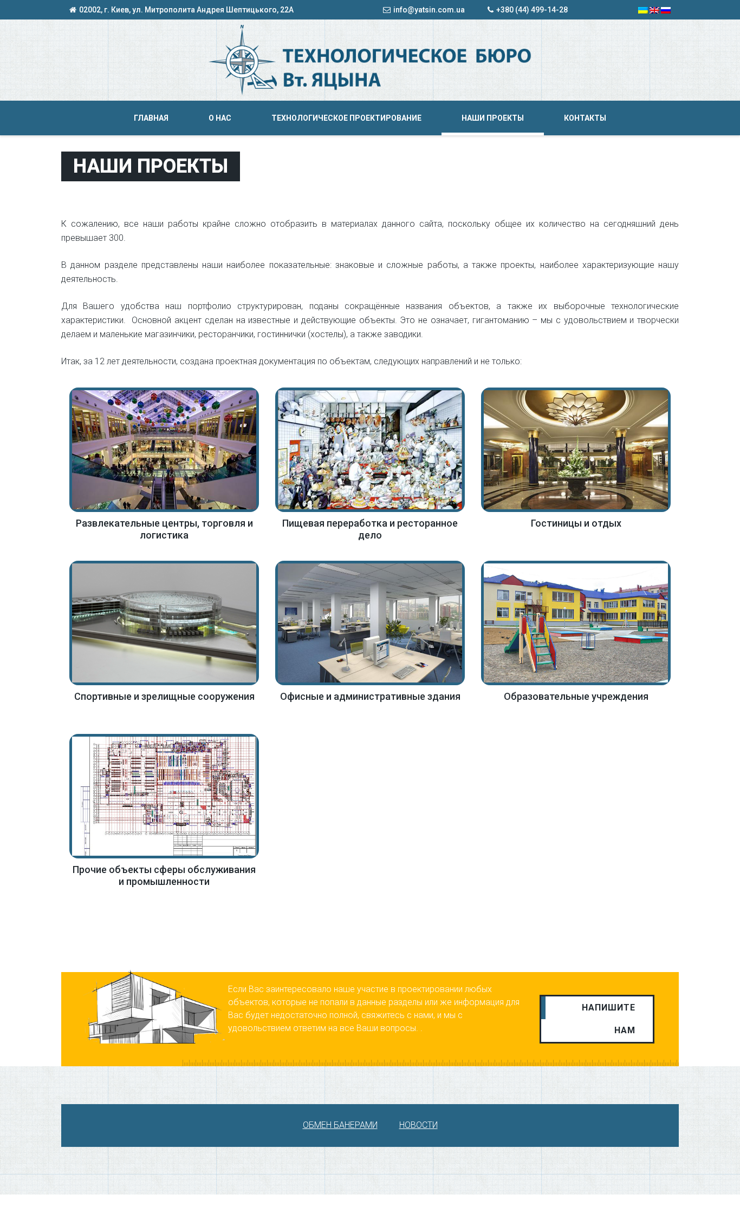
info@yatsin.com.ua (429, 9)
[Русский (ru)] (666, 9)
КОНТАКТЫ (585, 118)
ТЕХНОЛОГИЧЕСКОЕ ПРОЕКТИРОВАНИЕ (346, 118)
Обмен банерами (340, 1125)
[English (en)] (654, 9)
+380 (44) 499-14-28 (532, 9)
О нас (220, 118)
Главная (151, 118)
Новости (418, 1125)
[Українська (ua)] (643, 9)
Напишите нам (608, 1018)
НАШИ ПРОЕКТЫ (493, 118)
